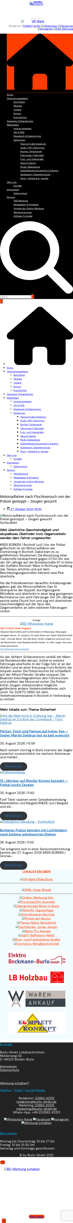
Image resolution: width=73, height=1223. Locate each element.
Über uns (12, 182)
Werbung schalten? (14, 1083)
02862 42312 (44, 1098)
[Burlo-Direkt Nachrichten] (36, 8)
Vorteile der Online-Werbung (29, 208)
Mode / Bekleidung (30, 167)
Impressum (13, 189)
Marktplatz (13, 124)
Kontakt (18, 185)
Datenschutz (20, 193)
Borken (17, 113)
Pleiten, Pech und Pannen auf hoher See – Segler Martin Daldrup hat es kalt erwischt (34, 733)
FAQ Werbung (21, 200)
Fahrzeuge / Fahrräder (32, 155)
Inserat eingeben (23, 128)
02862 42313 (44, 1105)
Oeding (17, 109)
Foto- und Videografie (32, 159)
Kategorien (19, 140)
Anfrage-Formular (23, 216)
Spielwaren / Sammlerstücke (35, 174)
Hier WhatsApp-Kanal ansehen (14, 649)
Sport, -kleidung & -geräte (34, 178)
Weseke (18, 105)
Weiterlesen (13, 766)
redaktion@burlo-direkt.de (36, 1102)
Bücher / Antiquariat (31, 151)
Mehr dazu (36, 1216)
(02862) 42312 (32, 26)
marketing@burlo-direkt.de (36, 1109)
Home (10, 94)
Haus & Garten (28, 163)
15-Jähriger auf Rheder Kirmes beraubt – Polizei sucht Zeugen (34, 782)
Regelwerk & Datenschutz (27, 136)
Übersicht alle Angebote (33, 144)
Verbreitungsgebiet (17, 98)
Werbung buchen (23, 212)
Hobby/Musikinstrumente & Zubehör (39, 170)
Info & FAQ (19, 132)
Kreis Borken (20, 117)
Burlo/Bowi (19, 102)
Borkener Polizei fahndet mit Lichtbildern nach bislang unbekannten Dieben (33, 832)
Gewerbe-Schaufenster (20, 121)
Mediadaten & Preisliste (26, 204)
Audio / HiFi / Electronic (32, 147)
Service (11, 197)
